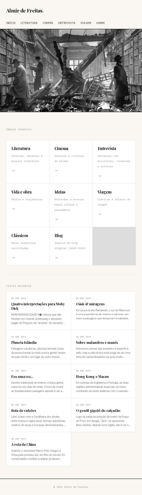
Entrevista (67, 23)
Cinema (48, 23)
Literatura (29, 23)
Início (11, 23)
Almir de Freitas (24, 10)
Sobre (100, 23)
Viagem (86, 23)
